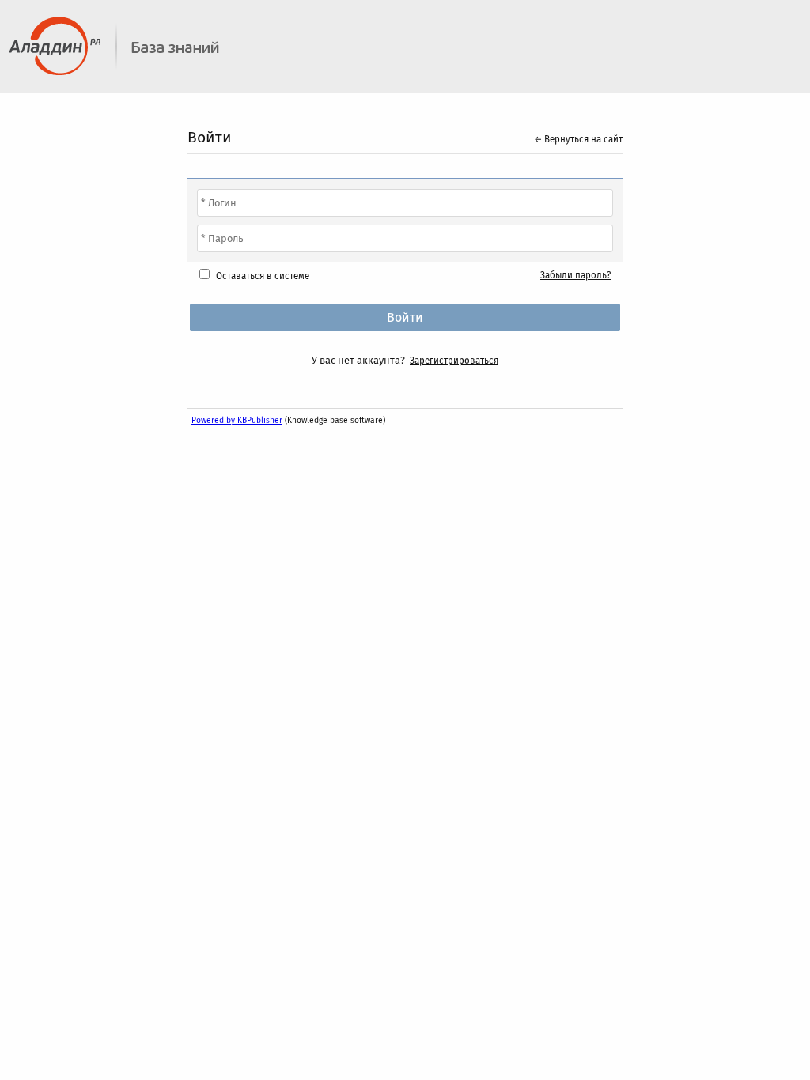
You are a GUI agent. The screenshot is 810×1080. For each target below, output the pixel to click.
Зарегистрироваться (454, 360)
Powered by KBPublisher (236, 420)
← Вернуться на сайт (578, 139)
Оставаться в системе (262, 275)
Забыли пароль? (575, 275)
